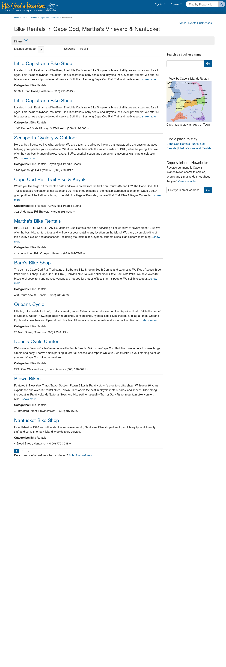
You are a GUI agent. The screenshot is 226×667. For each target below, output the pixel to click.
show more (149, 79)
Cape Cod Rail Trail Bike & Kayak (50, 179)
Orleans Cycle (29, 304)
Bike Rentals (67, 17)
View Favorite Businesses (195, 23)
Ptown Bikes (27, 378)
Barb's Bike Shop (32, 262)
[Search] (222, 4)
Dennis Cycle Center (36, 341)
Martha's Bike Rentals (37, 220)
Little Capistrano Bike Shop (43, 63)
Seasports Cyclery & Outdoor (45, 137)
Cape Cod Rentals (178, 144)
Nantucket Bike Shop (36, 420)
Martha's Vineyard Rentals (194, 148)
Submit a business (80, 455)
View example (187, 181)
